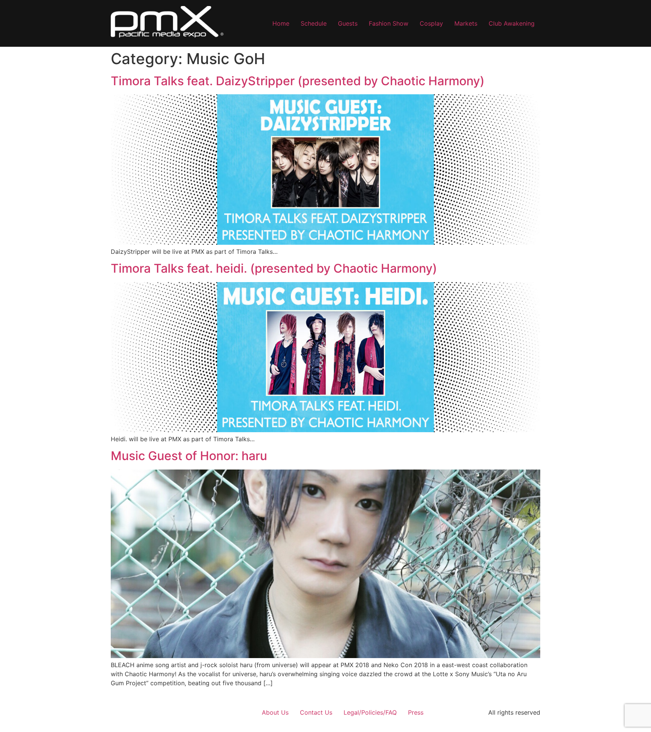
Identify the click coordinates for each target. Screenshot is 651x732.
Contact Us (316, 712)
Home (280, 23)
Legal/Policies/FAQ (370, 712)
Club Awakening (512, 23)
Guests (348, 23)
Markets (465, 23)
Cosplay (431, 23)
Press (415, 712)
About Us (275, 712)
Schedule (314, 23)
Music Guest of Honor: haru (189, 455)
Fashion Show (388, 23)
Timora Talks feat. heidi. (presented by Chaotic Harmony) (274, 268)
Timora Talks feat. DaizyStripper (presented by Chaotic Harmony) (297, 81)
